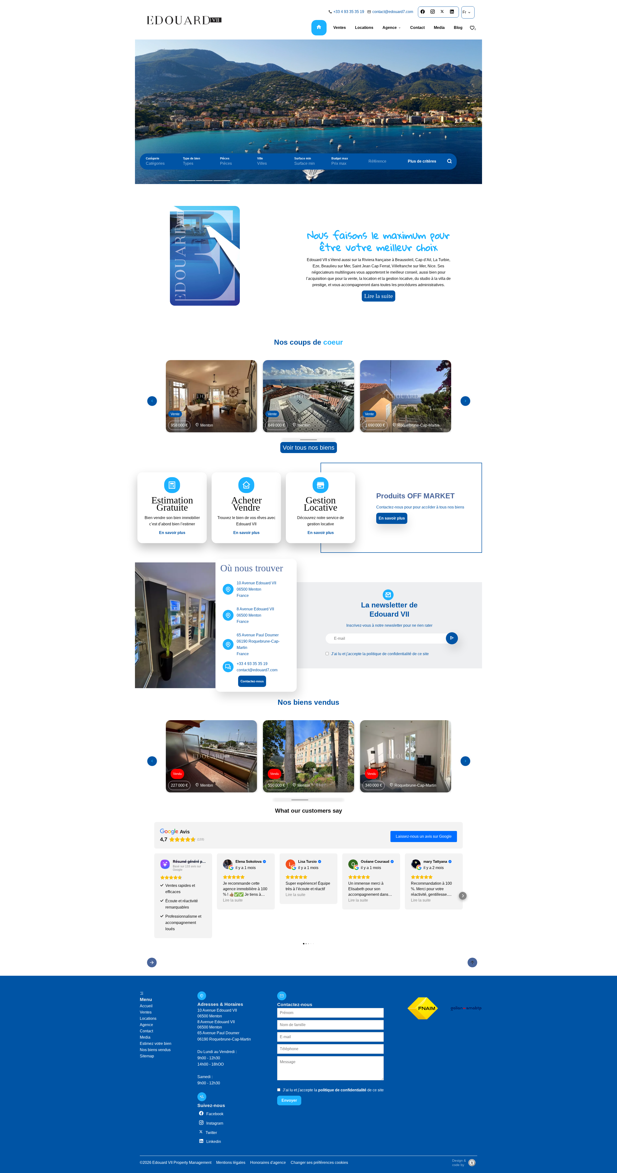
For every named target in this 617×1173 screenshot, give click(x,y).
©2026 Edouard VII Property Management (175, 1162)
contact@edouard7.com (392, 12)
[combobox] (159, 163)
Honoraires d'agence (268, 1162)
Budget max (339, 158)
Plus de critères (422, 161)
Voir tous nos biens (309, 447)
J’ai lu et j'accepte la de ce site (380, 654)
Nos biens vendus (155, 1050)
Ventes (146, 1012)
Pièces (224, 158)
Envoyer (289, 1100)
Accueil (146, 1006)
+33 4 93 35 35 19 (348, 12)
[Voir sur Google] (228, 864)
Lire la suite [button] (233, 900)
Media (145, 1037)
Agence (146, 1025)
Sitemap (147, 1056)
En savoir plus (392, 518)
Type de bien (191, 158)
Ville (260, 158)
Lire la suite (378, 296)
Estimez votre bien (155, 1043)
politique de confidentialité (389, 654)
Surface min (302, 158)
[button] (154, 896)
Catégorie (152, 158)
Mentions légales (230, 1162)
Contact (146, 1031)
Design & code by (459, 1163)
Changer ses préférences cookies (319, 1162)
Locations (148, 1018)
